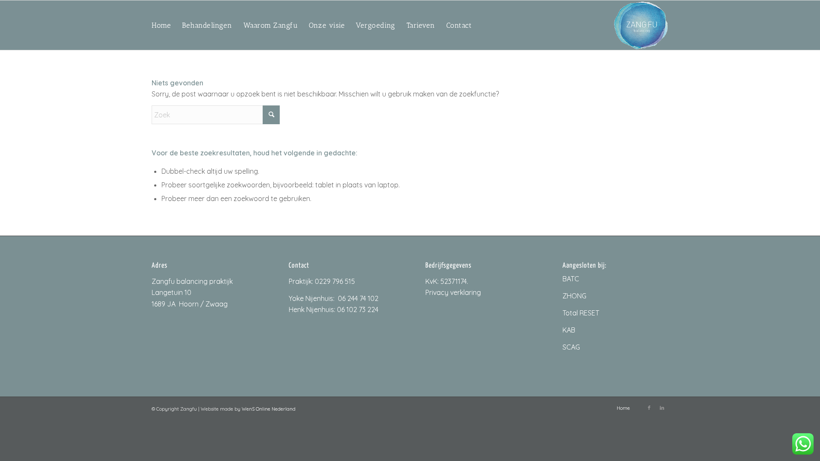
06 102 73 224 (357, 309)
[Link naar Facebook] (649, 407)
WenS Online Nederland (269, 409)
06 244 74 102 (358, 298)
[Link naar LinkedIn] (662, 407)
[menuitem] (161, 25)
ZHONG (574, 296)
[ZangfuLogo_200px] (640, 25)
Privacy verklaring (453, 292)
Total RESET (580, 313)
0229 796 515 (335, 281)
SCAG (571, 347)
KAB (568, 330)
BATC (570, 278)
